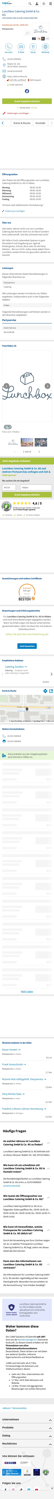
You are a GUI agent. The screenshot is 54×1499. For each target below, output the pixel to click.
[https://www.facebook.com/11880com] (5, 1490)
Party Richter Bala (11, 1094)
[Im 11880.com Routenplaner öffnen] (45, 690)
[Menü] (50, 3)
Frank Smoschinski (12, 1064)
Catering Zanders (14, 666)
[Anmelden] (36, 3)
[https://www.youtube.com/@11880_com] (36, 1490)
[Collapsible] (48, 1142)
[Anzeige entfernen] (52, 1488)
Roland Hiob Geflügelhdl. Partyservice (22, 1079)
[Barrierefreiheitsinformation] (43, 3)
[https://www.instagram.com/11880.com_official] (13, 1490)
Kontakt (40, 123)
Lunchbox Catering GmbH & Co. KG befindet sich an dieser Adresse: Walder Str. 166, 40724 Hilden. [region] (26, 1153)
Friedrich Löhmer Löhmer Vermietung (22, 1108)
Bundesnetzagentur (27, 1339)
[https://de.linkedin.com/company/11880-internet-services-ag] (29, 1490)
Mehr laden (27, 991)
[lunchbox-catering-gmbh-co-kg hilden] (13, 442)
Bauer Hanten (9, 1049)
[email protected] (11, 1185)
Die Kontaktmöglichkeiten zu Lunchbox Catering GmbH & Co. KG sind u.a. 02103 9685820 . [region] (26, 1182)
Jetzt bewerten (27, 646)
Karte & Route (22, 123)
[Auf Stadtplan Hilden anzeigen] (51, 691)
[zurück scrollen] (2, 123)
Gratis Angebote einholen (27, 101)
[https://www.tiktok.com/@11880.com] (21, 1490)
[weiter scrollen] (51, 123)
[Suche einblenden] (30, 3)
